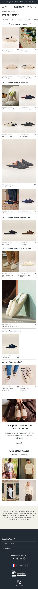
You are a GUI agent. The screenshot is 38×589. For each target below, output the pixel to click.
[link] (5, 19)
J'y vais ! (19, 443)
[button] (28, 7)
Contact (36, 571)
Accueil (4, 11)
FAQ (36, 563)
